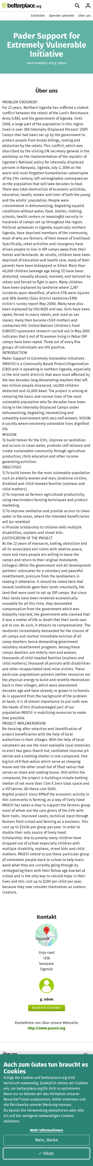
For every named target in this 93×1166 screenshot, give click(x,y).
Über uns (84, 16)
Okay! (48, 1153)
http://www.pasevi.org (46, 1028)
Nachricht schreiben (46, 1008)
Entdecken (38, 16)
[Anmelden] (88, 5)
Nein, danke (46, 1140)
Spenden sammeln (61, 16)
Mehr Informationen (46, 1130)
